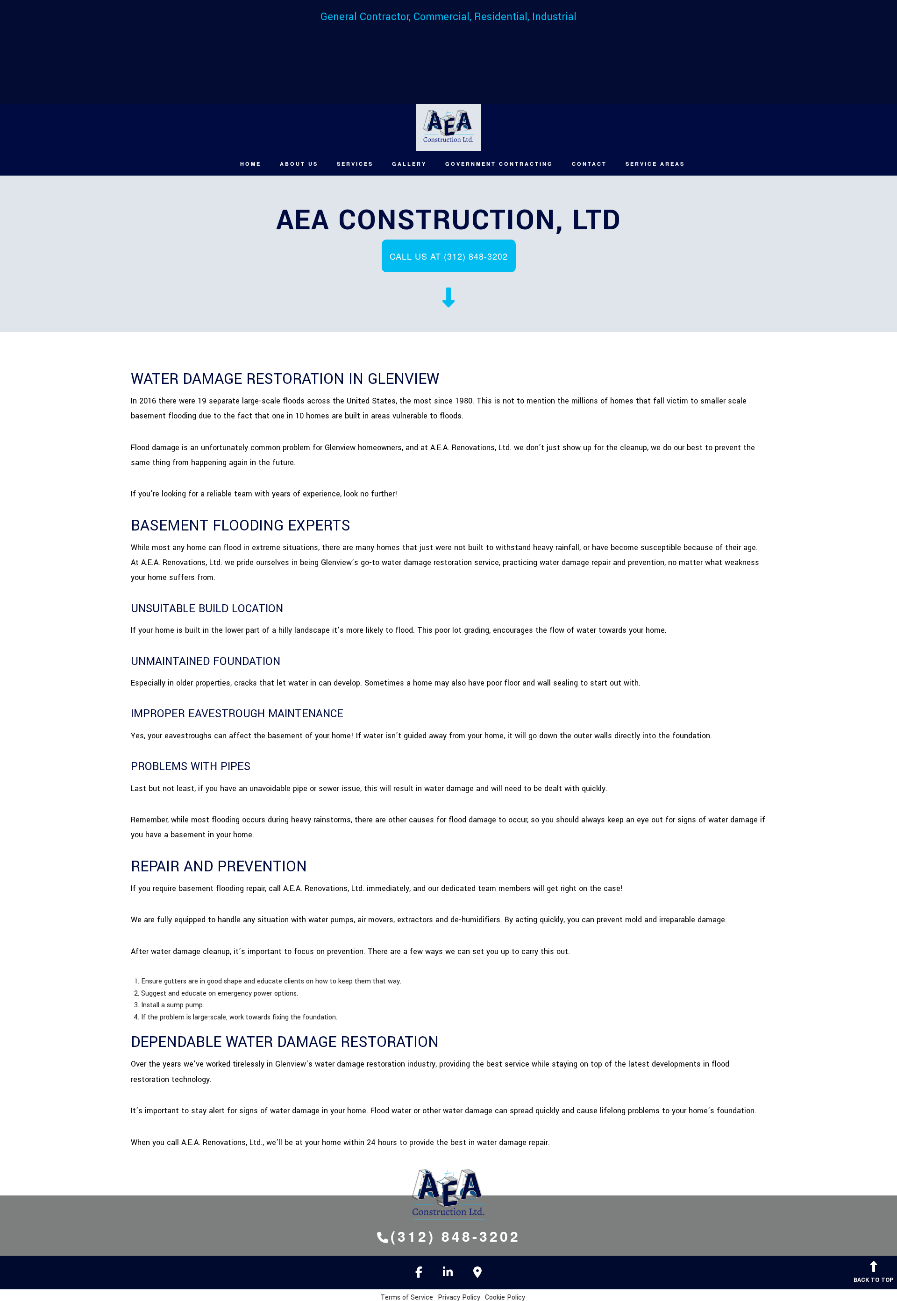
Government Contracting (499, 163)
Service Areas (655, 163)
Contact (589, 163)
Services (355, 163)
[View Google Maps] (477, 1274)
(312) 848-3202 (455, 1236)
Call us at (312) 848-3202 (449, 256)
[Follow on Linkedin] (448, 1274)
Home (250, 163)
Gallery (409, 163)
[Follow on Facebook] (419, 1274)
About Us (299, 163)
